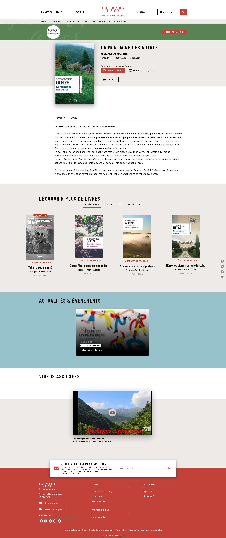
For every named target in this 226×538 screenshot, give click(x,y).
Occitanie (101, 21)
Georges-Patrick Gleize (114, 54)
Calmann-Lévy (55, 21)
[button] (167, 12)
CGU (84, 530)
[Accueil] (113, 11)
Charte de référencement (100, 530)
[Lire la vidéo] (112, 412)
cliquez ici (76, 473)
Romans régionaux (88, 21)
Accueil (44, 21)
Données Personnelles (151, 530)
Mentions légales (72, 530)
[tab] (46, 12)
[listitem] (41, 521)
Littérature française (71, 21)
